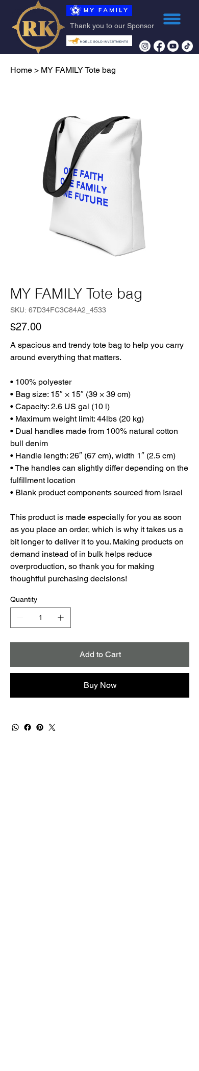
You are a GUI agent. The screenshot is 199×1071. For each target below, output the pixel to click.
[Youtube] (173, 46)
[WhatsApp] (15, 727)
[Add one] (61, 617)
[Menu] (172, 19)
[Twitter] (52, 727)
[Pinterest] (40, 727)
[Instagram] (145, 46)
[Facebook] (159, 46)
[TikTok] (187, 46)
